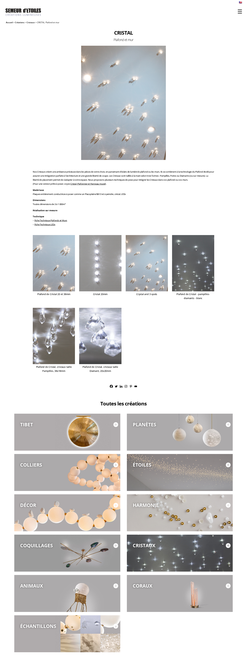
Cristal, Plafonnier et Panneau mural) (88, 183)
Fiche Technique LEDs (44, 224)
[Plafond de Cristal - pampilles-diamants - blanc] (123, 95)
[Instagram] (126, 386)
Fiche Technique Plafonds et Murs (50, 220)
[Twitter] (116, 386)
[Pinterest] (131, 386)
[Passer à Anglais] (240, 3)
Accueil (9, 22)
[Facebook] (111, 386)
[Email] (136, 386)
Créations (19, 22)
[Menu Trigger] (239, 11)
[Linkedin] (121, 386)
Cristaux (31, 22)
